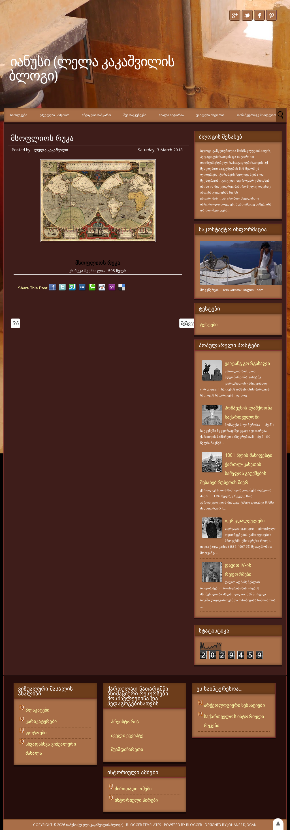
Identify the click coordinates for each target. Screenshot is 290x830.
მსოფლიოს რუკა (42, 138)
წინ (15, 323)
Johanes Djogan (242, 824)
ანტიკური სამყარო (96, 115)
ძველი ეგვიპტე (127, 735)
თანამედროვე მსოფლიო (256, 115)
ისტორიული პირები (136, 800)
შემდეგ (188, 323)
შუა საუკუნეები (134, 115)
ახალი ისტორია (171, 115)
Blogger (194, 824)
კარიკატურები (41, 721)
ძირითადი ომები (133, 789)
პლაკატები (37, 710)
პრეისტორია (125, 721)
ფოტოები (35, 732)
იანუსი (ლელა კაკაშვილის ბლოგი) (91, 67)
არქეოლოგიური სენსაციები (234, 705)
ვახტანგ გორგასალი (247, 363)
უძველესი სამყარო (54, 115)
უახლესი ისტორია (210, 115)
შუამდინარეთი (127, 749)
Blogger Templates (143, 824)
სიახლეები (18, 115)
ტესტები (209, 324)
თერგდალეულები (245, 520)
